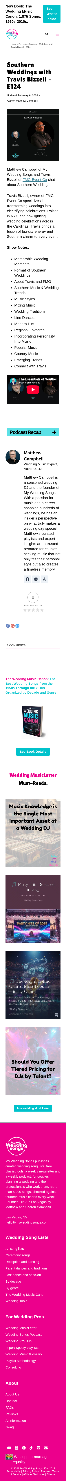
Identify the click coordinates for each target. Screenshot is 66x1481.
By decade (13, 1281)
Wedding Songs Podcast (24, 1334)
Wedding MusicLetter (21, 1328)
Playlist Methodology (21, 1361)
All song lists (15, 1249)
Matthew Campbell (27, 100)
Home (13, 44)
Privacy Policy (31, 1471)
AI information (16, 1420)
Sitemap (51, 1474)
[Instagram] (16, 1447)
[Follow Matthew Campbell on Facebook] (27, 579)
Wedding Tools (16, 1301)
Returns (45, 1471)
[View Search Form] (48, 34)
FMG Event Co (35, 180)
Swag (10, 1427)
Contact (11, 1401)
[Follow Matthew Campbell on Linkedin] (36, 579)
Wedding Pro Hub (19, 1341)
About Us (12, 1394)
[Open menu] (57, 34)
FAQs (10, 1407)
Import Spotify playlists (22, 1348)
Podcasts (23, 44)
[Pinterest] (38, 1447)
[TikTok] (31, 1447)
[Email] (46, 1447)
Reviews (12, 1414)
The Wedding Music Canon (25, 1294)
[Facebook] (23, 1447)
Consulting (13, 1367)
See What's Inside (52, 14)
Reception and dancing (22, 1262)
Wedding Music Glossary (24, 1354)
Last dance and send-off (23, 1275)
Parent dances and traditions (26, 1268)
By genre (12, 1288)
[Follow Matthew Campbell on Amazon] (44, 579)
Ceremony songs (18, 1255)
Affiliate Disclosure (34, 1474)
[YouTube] (9, 1447)
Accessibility (14, 1471)
